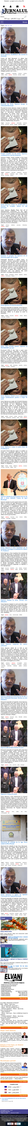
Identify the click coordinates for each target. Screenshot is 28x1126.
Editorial (24, 1027)
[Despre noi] (10, 6)
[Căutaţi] (25, 17)
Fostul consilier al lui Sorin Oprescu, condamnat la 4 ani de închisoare (14, 154)
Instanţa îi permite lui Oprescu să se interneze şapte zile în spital (14, 256)
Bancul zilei (23, 998)
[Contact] (17, 6)
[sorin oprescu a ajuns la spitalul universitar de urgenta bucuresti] (14, 893)
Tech (3, 946)
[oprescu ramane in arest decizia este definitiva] (14, 598)
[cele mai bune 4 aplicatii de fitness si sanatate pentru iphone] (14, 957)
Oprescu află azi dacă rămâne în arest (12, 747)
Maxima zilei (23, 1074)
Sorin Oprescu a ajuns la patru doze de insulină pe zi (14, 447)
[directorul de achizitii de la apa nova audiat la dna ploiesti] (14, 840)
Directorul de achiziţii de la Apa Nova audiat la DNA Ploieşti (14, 843)
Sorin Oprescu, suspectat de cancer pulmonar (14, 644)
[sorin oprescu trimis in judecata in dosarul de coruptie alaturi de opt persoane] (14, 203)
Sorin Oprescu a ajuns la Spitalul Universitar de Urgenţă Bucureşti (14, 895)
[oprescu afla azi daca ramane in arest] (14, 746)
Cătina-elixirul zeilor (6, 931)
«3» (11, 25)
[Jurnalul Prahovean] (4, 6)
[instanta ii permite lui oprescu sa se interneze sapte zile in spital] (14, 254)
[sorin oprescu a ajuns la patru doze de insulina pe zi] (14, 445)
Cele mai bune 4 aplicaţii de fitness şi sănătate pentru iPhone (14, 959)
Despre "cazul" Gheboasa (8, 1030)
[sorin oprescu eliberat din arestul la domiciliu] (14, 53)
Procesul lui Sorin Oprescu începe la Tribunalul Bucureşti (14, 104)
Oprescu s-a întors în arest (9, 794)
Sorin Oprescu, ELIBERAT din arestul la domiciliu (14, 55)
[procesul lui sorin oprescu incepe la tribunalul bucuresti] (14, 102)
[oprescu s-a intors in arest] (14, 792)
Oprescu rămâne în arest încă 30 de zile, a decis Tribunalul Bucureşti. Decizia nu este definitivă (14, 698)
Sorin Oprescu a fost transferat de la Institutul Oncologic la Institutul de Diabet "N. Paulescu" (14, 549)
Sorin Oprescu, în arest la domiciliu (11, 305)
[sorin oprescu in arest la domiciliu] (14, 303)
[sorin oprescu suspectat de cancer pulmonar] (14, 642)
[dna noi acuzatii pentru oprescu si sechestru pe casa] (14, 344)
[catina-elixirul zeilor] (14, 930)
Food (3, 918)
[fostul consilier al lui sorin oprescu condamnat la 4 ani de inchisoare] (14, 152)
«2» (9, 25)
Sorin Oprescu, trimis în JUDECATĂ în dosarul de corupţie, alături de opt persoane (14, 206)
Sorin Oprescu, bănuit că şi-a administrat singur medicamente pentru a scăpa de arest (14, 397)
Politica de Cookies (10, 1119)
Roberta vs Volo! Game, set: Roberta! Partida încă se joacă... (11, 1045)
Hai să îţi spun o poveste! (8, 1060)
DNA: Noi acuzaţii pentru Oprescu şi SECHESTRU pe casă (14, 347)
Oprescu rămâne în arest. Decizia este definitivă (14, 600)
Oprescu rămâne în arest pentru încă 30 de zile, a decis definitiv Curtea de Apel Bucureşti (14, 498)
